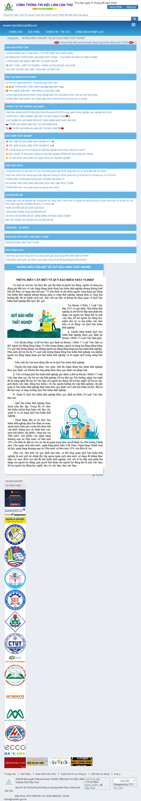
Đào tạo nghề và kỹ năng (21, 77)
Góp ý (117, 774)
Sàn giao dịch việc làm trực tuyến (27, 237)
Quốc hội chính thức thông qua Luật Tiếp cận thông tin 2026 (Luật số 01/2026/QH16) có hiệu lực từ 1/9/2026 (61, 175)
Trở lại (98, 475)
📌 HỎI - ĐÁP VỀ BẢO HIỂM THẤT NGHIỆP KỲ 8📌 (30, 145)
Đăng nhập (116, 7)
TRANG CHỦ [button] (15, 31)
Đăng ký (131, 7)
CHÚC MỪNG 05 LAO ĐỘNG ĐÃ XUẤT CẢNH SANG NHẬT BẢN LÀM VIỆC (41, 120)
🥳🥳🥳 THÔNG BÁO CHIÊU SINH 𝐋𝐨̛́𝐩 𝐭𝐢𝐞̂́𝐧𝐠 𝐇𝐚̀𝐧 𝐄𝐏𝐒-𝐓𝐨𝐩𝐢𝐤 (35, 86)
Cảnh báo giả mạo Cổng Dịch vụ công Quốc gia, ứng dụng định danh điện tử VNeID (47, 255)
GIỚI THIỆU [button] (34, 31)
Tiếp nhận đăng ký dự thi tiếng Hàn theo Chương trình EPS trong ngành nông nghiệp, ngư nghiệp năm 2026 (59, 112)
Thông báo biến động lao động (73, 15)
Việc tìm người (27, 15)
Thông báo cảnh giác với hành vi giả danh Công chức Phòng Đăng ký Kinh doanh (46, 259)
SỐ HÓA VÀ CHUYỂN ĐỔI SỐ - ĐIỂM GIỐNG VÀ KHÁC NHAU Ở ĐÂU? (38, 216)
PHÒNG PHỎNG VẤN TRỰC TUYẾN (22, 242)
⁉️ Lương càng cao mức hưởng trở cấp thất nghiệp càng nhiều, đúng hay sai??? (45, 150)
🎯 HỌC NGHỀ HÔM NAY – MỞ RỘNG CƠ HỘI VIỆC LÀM (33, 91)
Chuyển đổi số (14, 195)
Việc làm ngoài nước (46, 15)
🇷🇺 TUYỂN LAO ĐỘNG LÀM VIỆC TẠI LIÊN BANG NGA (31, 124)
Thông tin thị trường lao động (25, 106)
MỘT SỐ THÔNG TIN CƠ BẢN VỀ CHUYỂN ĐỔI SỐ (29, 220)
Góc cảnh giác (15, 250)
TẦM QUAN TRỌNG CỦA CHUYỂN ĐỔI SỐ (26, 212)
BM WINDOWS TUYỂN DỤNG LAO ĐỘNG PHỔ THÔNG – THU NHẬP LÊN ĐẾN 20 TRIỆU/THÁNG (51, 57)
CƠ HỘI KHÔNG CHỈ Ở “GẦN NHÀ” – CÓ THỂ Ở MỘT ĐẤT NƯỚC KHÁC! (39, 53)
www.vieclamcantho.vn (20, 25)
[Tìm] (134, 19)
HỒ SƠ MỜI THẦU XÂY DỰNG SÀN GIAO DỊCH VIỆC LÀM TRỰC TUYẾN (39, 183)
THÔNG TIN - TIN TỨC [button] (58, 31)
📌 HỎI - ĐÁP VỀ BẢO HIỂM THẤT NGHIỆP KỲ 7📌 (30, 141)
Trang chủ (13, 38)
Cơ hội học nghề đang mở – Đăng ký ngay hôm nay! (31, 82)
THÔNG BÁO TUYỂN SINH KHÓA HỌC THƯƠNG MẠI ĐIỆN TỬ (35, 179)
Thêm (133, 24)
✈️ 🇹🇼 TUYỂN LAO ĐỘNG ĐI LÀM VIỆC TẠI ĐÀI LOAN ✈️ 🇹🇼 (35, 128)
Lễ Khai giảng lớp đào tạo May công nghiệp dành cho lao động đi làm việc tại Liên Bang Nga (51, 95)
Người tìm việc (11, 15)
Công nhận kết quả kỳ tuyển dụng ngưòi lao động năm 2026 (89, 42)
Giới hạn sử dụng (100, 774)
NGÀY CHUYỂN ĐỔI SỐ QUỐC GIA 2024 (25, 208)
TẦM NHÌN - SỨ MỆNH (17, 227)
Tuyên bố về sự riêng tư (73, 774)
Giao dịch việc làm (17, 47)
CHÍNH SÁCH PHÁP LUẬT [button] (89, 31)
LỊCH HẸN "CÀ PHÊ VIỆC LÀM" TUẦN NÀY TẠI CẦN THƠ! (33, 69)
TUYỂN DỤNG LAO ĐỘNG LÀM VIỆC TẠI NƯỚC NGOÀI (32, 61)
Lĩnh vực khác (14, 165)
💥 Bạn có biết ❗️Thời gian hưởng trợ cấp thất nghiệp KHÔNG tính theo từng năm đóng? (49, 154)
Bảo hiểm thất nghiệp (19, 136)
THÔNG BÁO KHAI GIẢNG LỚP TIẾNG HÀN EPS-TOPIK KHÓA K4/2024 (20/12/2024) (46, 99)
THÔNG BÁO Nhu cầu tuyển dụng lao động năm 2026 (32, 187)
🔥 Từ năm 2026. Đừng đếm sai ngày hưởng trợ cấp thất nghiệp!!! (38, 158)
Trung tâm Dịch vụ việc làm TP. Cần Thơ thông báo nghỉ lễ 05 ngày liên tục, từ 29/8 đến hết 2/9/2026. (56, 171)
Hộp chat (90, 788)
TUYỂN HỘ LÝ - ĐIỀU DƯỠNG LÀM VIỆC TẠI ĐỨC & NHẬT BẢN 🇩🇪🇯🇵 (38, 116)
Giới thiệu (25, 774)
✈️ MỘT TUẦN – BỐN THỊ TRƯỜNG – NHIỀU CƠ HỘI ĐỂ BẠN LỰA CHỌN (40, 65)
